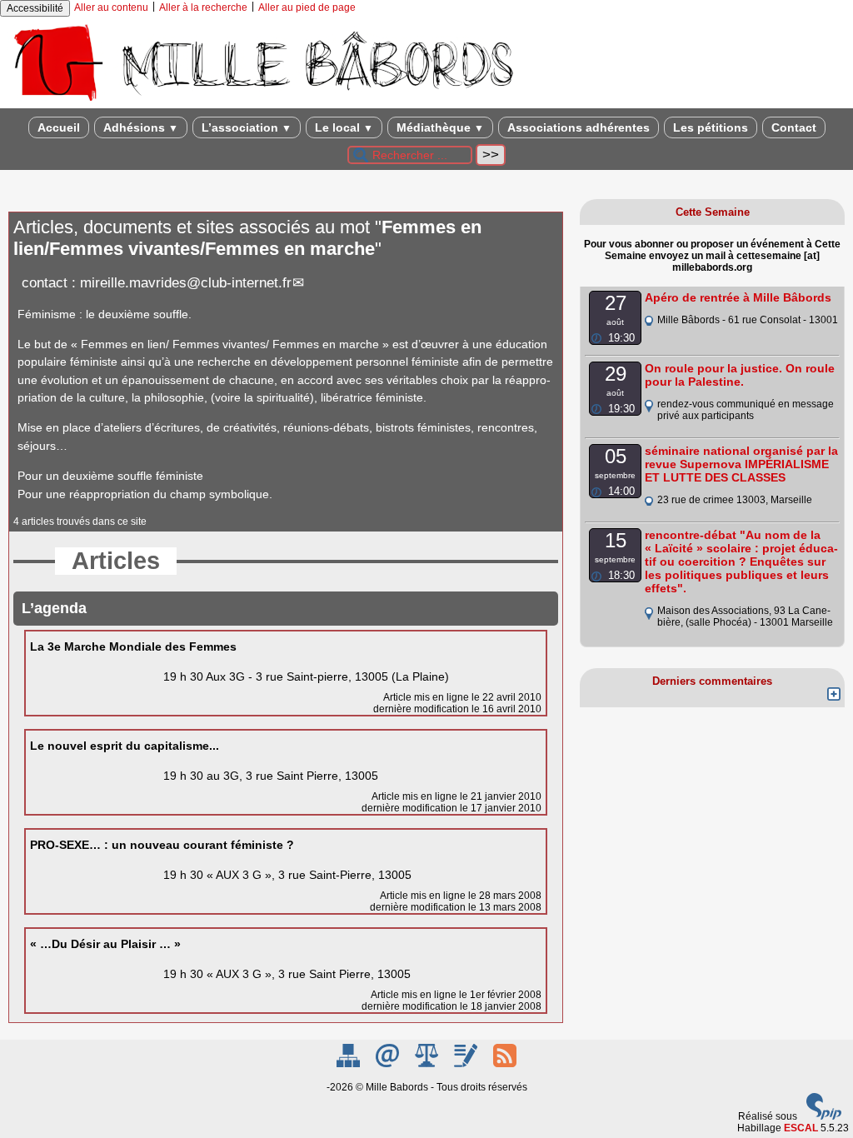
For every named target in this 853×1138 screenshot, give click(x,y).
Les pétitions (710, 127)
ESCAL (801, 1128)
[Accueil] (262, 102)
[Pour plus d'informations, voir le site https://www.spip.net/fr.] (824, 1116)
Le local (344, 127)
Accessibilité (35, 8)
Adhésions (140, 127)
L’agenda (54, 608)
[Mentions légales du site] (427, 1064)
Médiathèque (440, 127)
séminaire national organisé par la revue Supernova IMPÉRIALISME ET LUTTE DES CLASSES (741, 464)
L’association (247, 127)
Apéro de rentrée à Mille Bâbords (738, 297)
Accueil (58, 127)
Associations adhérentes (578, 127)
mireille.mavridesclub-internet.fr (186, 283)
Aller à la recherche (203, 7)
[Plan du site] (349, 1064)
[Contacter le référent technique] (388, 1064)
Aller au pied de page (307, 7)
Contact (793, 127)
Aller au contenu (111, 7)
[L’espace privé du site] (466, 1064)
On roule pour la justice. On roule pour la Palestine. (740, 375)
